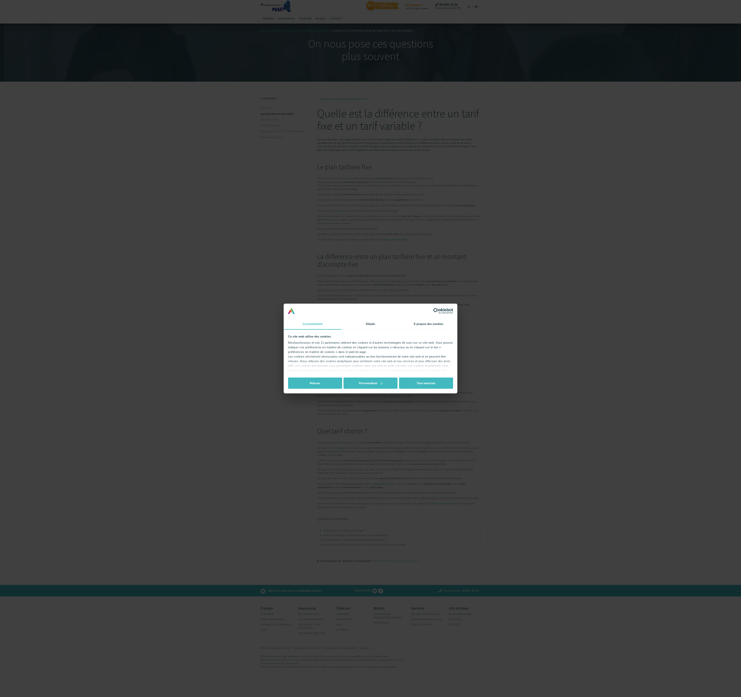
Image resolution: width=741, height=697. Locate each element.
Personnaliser (368, 383)
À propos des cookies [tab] (428, 323)
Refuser (315, 383)
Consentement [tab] (312, 323)
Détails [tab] (370, 323)
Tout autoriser (426, 383)
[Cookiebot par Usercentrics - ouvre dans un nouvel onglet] (436, 311)
